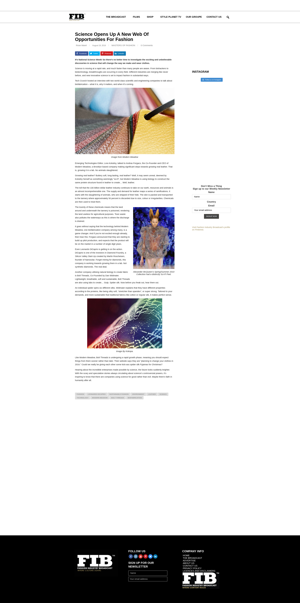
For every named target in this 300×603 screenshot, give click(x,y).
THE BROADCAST (116, 17)
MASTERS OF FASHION (123, 45)
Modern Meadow (99, 398)
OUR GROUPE (194, 17)
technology (82, 398)
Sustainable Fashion (119, 394)
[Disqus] (124, 436)
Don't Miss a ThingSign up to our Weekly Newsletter (211, 187)
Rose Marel (81, 45)
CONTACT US (213, 17)
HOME (186, 555)
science (163, 394)
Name (211, 192)
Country (211, 201)
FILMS (136, 17)
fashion (80, 394)
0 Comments (147, 45)
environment (138, 394)
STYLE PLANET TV (170, 17)
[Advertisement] (68, 5)
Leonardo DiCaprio (97, 394)
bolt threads (117, 398)
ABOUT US (188, 563)
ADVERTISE (189, 560)
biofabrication (135, 398)
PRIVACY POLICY (192, 568)
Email (211, 205)
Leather (152, 394)
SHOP (150, 17)
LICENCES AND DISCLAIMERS (199, 571)
